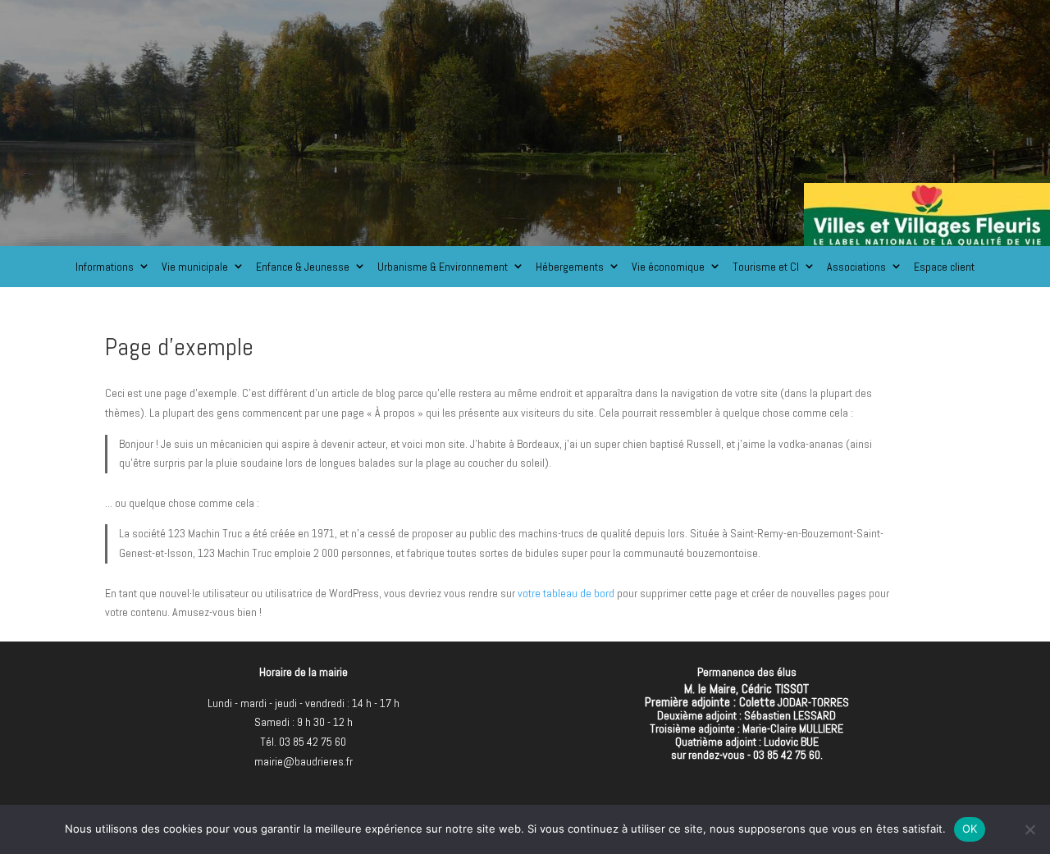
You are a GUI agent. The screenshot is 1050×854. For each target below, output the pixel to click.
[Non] (1029, 829)
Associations (856, 266)
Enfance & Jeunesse (302, 266)
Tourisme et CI (766, 266)
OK (970, 828)
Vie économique (668, 266)
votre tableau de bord (566, 593)
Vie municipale (195, 266)
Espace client (944, 266)
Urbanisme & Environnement (442, 266)
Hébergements (570, 266)
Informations (104, 266)
